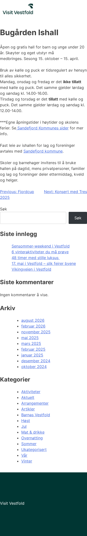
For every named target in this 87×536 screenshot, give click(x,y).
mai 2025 (30, 337)
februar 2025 (33, 349)
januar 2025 (32, 355)
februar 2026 (33, 326)
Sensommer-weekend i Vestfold (41, 246)
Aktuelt (27, 397)
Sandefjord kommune (43, 151)
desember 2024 (35, 360)
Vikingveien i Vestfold (31, 269)
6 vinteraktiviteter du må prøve (40, 251)
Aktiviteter (30, 391)
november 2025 (36, 331)
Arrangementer (35, 403)
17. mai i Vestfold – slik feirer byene (44, 263)
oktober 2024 (34, 366)
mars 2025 (31, 343)
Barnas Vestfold (35, 414)
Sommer (28, 443)
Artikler (28, 409)
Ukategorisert (34, 449)
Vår (24, 455)
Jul (24, 426)
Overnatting (32, 438)
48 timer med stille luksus (36, 257)
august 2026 (32, 320)
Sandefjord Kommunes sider (42, 128)
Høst (25, 420)
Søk (3, 209)
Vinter (26, 461)
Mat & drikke (32, 432)
